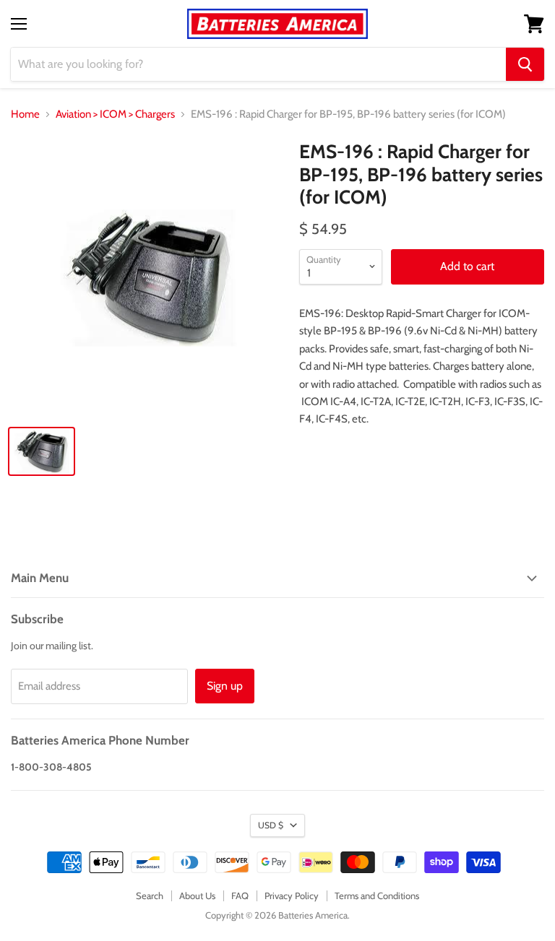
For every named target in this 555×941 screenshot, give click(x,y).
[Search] (525, 64)
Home (25, 114)
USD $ (270, 825)
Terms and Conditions (377, 895)
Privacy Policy (291, 895)
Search (149, 895)
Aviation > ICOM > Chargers (115, 114)
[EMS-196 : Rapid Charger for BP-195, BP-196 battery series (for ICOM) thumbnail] (41, 451)
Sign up (225, 686)
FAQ (240, 895)
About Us (197, 895)
